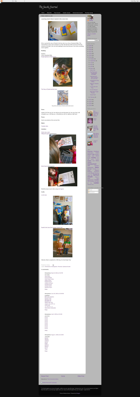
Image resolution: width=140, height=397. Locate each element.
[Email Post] (53, 265)
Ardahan (47, 340)
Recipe (93, 173)
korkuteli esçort (48, 284)
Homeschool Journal (78, 12)
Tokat (46, 349)
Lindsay (91, 20)
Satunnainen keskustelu (50, 307)
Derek (97, 156)
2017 (90, 51)
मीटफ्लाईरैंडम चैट (48, 301)
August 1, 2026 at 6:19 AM (57, 334)
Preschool (60, 266)
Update (96, 183)
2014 (90, 57)
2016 (90, 53)
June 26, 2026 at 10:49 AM (57, 293)
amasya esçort (48, 285)
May (91, 64)
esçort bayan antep (49, 279)
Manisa (46, 338)
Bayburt (46, 346)
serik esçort (47, 276)
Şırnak (46, 342)
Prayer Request (93, 170)
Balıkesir (47, 345)
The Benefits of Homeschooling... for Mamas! (95, 113)
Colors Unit (92, 70)
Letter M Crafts (95, 141)
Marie (97, 167)
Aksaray (46, 339)
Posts (90, 189)
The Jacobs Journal (48, 7)
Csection (97, 154)
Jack (89, 165)
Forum (46, 317)
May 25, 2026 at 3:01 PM (57, 273)
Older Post (81, 376)
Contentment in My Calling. (94, 81)
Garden (89, 160)
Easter (89, 157)
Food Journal (57, 12)
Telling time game (45, 133)
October (92, 58)
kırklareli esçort (48, 281)
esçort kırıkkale (48, 277)
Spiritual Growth (66, 266)
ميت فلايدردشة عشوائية (50, 303)
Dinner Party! (95, 119)
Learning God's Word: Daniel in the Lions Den (94, 77)
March (91, 68)
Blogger (78, 393)
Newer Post (44, 376)
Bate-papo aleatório (49, 296)
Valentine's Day (91, 184)
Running (97, 173)
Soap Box (90, 175)
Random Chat (48, 298)
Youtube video (44, 126)
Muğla (46, 343)
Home (42, 12)
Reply (46, 289)
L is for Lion (44, 195)
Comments (92, 192)
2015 (90, 55)
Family (93, 158)
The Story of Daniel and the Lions (49, 89)
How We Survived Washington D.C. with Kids (96, 128)
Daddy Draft (91, 156)
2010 (90, 105)
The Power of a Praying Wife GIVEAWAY (93, 73)
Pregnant (90, 171)
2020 (90, 45)
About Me (49, 12)
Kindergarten (54, 266)
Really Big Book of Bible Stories (48, 56)
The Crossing (91, 181)
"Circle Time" (93, 94)
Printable (89, 173)
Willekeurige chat (49, 302)
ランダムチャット (49, 306)
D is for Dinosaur (94, 89)
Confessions (90, 152)
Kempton (97, 165)
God (93, 160)
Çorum (46, 347)
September (93, 60)
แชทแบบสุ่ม (47, 305)
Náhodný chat (48, 299)
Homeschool (48, 266)
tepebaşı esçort (48, 287)
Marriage (90, 168)
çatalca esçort (48, 280)
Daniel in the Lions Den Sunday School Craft (51, 227)
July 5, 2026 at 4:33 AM (56, 314)
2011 (90, 103)
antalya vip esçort (49, 283)
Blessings (90, 151)
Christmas (96, 151)
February (92, 97)
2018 (90, 49)
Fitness (92, 159)
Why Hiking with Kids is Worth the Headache (96, 135)
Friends (97, 159)
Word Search (44, 166)
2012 (90, 101)
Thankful (96, 179)
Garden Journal (66, 12)
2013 (90, 99)
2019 (90, 47)
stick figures (61, 189)
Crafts (92, 154)
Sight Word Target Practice (94, 92)
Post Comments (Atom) (53, 379)
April (91, 66)
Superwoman (91, 179)
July (91, 62)
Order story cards (45, 132)
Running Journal (89, 12)
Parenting (94, 168)
